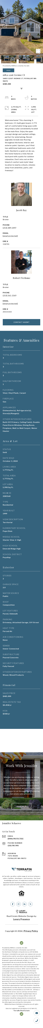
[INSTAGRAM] (18, 904)
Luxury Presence (21, 919)
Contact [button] (21, 806)
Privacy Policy (31, 931)
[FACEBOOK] (12, 904)
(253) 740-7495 (13, 845)
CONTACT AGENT (22, 322)
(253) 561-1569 (9, 295)
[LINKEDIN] (24, 904)
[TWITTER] (30, 904)
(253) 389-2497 (9, 228)
